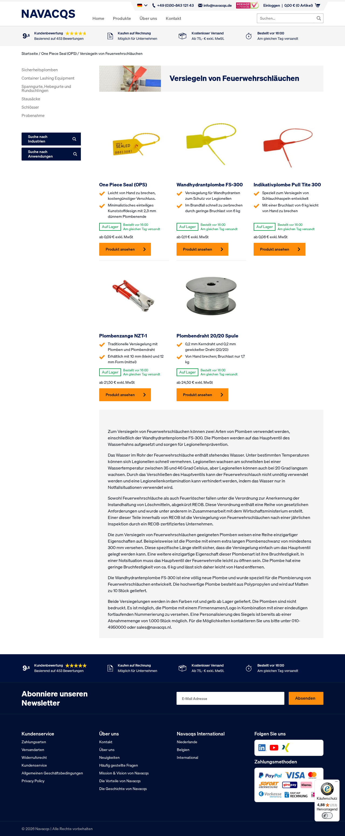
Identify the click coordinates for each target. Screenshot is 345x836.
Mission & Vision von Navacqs (124, 773)
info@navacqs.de (217, 5)
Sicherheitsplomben (40, 69)
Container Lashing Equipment (48, 78)
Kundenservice (34, 765)
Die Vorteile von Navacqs (120, 781)
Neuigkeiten (109, 757)
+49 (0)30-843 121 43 (175, 5)
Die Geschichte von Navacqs (123, 789)
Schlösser (30, 107)
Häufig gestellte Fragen (118, 765)
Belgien (183, 750)
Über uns (148, 18)
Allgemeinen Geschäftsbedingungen (52, 773)
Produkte (122, 18)
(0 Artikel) (298, 5)
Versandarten (33, 750)
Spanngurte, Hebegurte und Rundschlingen (46, 88)
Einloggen (271, 5)
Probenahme (33, 115)
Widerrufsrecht (34, 757)
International (187, 757)
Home (98, 18)
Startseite (30, 53)
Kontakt (173, 18)
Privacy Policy (33, 781)
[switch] (327, 815)
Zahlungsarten (34, 742)
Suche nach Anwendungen (40, 154)
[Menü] (336, 783)
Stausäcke (31, 98)
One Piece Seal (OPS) (59, 53)
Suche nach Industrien (37, 139)
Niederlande (187, 742)
